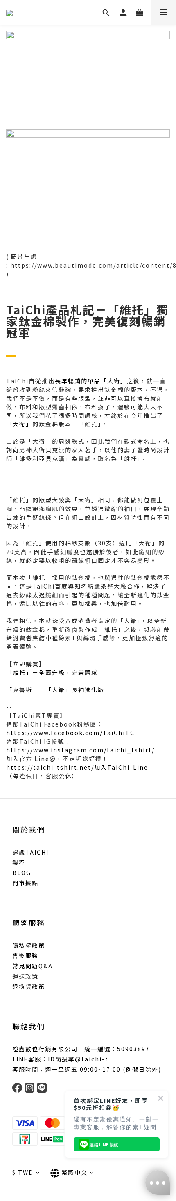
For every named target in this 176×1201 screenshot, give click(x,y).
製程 (18, 862)
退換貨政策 (28, 986)
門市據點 (25, 883)
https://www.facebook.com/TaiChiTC (70, 733)
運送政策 (25, 976)
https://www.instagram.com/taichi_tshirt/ (80, 750)
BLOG (21, 873)
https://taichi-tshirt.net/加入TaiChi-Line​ (77, 767)
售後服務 (25, 955)
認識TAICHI (30, 852)
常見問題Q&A (32, 966)
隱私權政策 (28, 945)
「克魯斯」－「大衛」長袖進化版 (55, 689)
